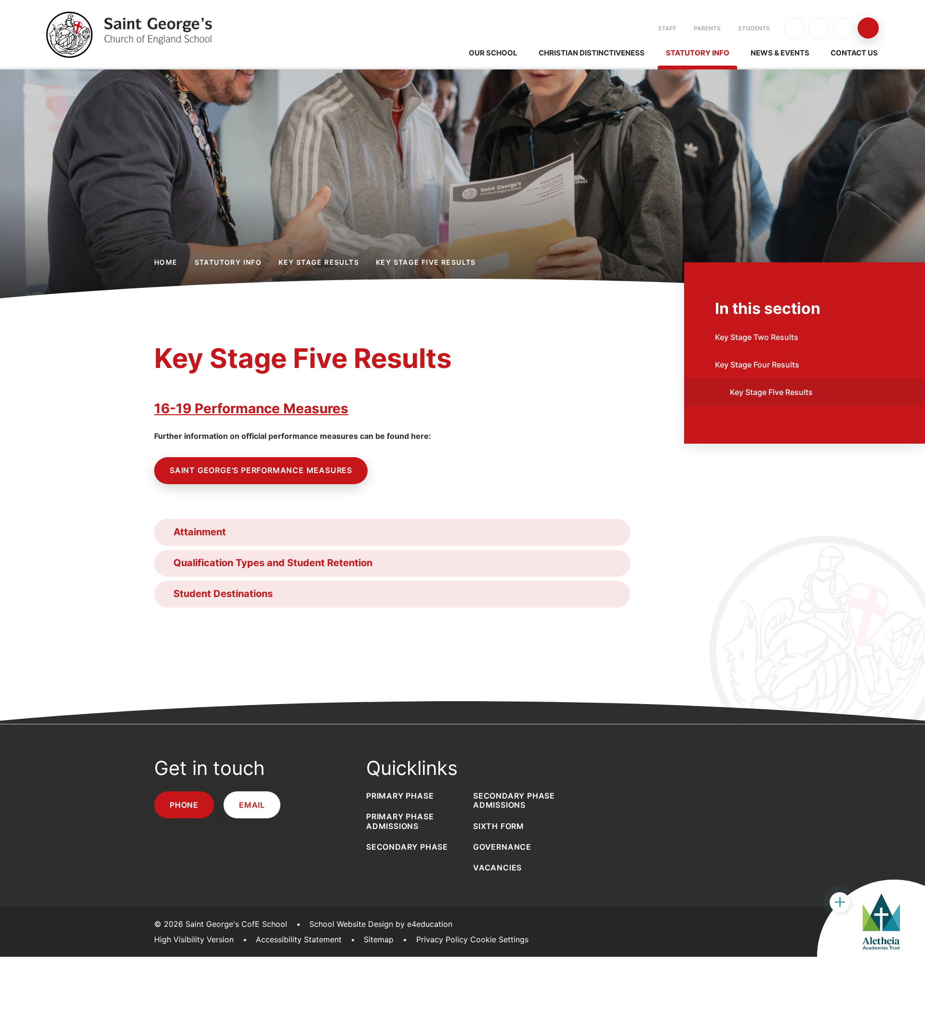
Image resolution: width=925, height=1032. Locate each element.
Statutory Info (228, 262)
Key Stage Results (318, 262)
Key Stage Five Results (426, 262)
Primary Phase (400, 796)
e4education (429, 924)
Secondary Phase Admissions (514, 800)
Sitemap (379, 939)
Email (252, 805)
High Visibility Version (194, 939)
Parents (707, 28)
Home (166, 262)
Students (754, 28)
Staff (667, 28)
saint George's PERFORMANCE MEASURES (261, 470)
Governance (502, 847)
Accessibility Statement (299, 939)
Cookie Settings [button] (499, 939)
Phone (184, 805)
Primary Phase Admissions (400, 821)
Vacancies (497, 867)
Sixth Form (498, 826)
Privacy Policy (442, 939)
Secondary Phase (407, 847)
